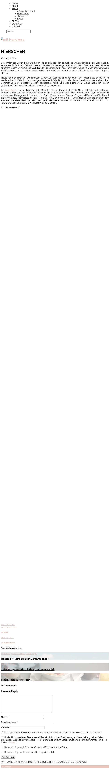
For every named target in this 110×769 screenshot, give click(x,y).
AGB (66, 762)
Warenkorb (22, 16)
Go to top (6, 766)
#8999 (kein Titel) (26, 11)
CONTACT (17, 24)
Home (15, 3)
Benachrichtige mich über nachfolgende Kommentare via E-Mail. (36, 747)
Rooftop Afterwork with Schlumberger (25, 658)
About (15, 6)
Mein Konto (23, 13)
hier (13, 742)
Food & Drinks (8, 624)
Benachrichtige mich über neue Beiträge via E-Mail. (29, 752)
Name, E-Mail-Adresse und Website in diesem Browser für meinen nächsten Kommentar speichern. (53, 732)
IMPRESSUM (56, 762)
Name (4, 717)
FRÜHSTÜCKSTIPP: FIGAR (16, 679)
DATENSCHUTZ (79, 762)
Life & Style (31, 653)
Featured (5, 653)
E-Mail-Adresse (9, 722)
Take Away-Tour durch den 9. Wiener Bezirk (27, 669)
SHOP (15, 8)
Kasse (20, 18)
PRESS (15, 21)
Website (5, 727)
